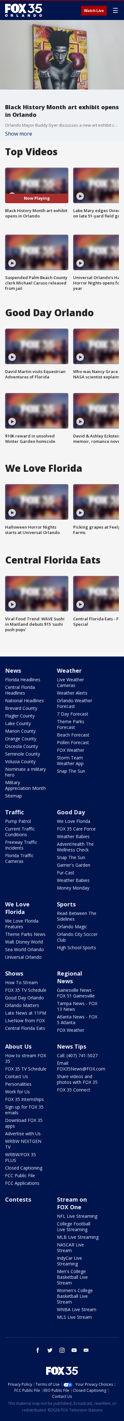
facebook (38, 1350)
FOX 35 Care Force (76, 829)
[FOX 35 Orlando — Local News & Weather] (23, 10)
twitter (50, 1350)
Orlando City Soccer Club (77, 937)
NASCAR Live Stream (70, 1247)
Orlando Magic (72, 927)
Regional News (69, 977)
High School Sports (76, 947)
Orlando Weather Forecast (74, 703)
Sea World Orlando (24, 949)
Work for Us (17, 1092)
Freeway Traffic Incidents (21, 845)
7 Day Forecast (72, 714)
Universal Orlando (23, 957)
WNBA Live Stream (76, 1309)
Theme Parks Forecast (70, 724)
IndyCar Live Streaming (69, 1261)
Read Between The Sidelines (76, 916)
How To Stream (21, 982)
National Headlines (24, 700)
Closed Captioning (23, 1168)
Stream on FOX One (72, 1203)
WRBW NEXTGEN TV (23, 1144)
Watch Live (94, 11)
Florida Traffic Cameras (19, 858)
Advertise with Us (23, 1134)
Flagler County (20, 716)
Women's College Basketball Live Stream (75, 1296)
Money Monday (73, 888)
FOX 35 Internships (24, 1099)
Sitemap (13, 796)
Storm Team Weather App (70, 760)
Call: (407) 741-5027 (77, 1055)
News (13, 670)
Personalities (18, 1084)
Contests (18, 1199)
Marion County (20, 731)
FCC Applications (22, 1183)
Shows (14, 973)
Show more (18, 133)
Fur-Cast (65, 873)
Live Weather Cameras (70, 682)
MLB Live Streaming (78, 1237)
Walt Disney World (24, 942)
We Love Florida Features (21, 924)
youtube (74, 1350)
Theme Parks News (25, 934)
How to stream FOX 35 (25, 1058)
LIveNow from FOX (25, 1020)
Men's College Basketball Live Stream (72, 1277)
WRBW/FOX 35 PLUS (20, 1157)
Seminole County (22, 754)
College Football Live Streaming (73, 1226)
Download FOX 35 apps (24, 1123)
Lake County (18, 723)
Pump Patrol (18, 821)
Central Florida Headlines (20, 690)
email (86, 1350)
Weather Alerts (72, 693)
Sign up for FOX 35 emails (24, 1110)
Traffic (14, 812)
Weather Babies (73, 836)
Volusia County (20, 761)
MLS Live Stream (74, 1317)
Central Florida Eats (25, 1028)
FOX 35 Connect (73, 1090)
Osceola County (21, 746)
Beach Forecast (73, 735)
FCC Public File (20, 1175)
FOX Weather (70, 750)
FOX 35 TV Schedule (25, 990)
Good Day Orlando (24, 998)
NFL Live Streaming (77, 1216)
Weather (69, 670)
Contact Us (16, 1076)
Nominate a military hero (25, 772)
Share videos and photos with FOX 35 (77, 1079)
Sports (66, 904)
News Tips (71, 1046)
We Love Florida (73, 821)
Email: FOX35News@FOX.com (81, 1066)
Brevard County (21, 708)
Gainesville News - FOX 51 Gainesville (76, 993)
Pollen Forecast (73, 742)
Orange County (20, 739)
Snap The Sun (71, 771)
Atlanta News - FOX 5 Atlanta (77, 1019)
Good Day (71, 812)
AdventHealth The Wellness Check (75, 847)
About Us (18, 1046)
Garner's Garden (73, 865)
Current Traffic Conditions (20, 831)
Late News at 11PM (25, 1013)
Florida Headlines (22, 680)
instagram (62, 1350)
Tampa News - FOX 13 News (77, 1006)
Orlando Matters (22, 1005)
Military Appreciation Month (25, 785)
